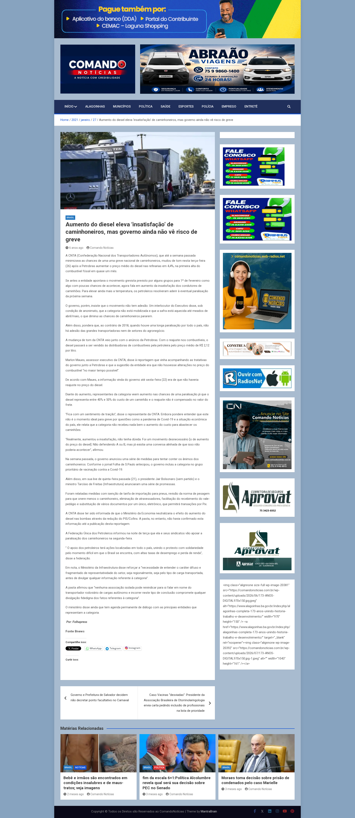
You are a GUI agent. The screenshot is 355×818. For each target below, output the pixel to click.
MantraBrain (209, 811)
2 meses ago (75, 794)
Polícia (207, 106)
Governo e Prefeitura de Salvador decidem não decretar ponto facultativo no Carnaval (100, 697)
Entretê (250, 106)
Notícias (80, 767)
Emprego (229, 106)
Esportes (186, 106)
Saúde (165, 106)
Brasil (70, 217)
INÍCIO (69, 106)
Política (145, 106)
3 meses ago (154, 794)
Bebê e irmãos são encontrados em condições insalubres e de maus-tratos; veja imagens (95, 782)
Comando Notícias (102, 247)
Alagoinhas (95, 106)
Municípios (122, 106)
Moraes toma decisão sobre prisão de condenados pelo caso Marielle (255, 780)
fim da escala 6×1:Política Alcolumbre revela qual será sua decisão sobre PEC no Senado (177, 782)
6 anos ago (76, 247)
